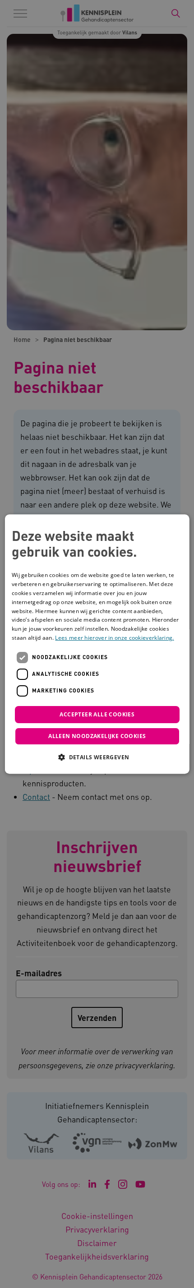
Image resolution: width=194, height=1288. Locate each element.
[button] (97, 757)
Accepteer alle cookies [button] (97, 714)
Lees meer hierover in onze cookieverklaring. (114, 638)
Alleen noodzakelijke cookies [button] (97, 736)
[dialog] (97, 644)
